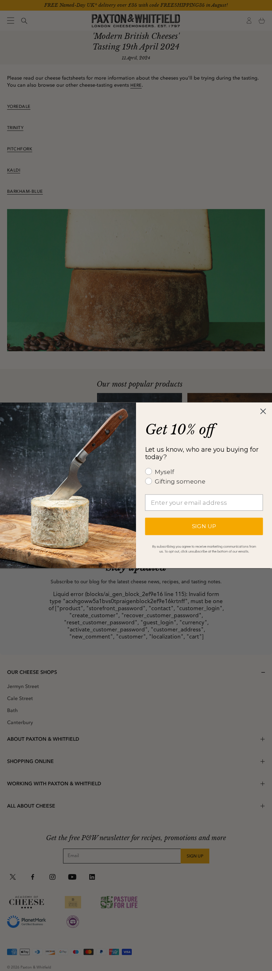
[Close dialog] (263, 411)
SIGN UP (204, 526)
